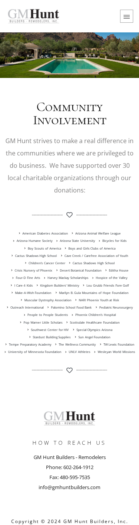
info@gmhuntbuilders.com (69, 487)
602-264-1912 (78, 467)
